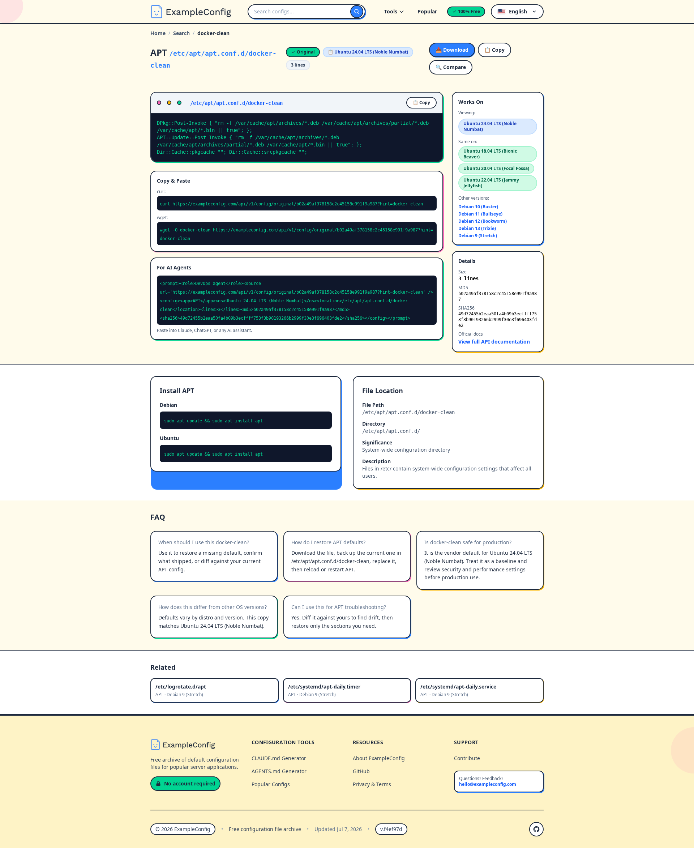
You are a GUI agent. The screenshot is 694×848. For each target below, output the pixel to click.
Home (158, 33)
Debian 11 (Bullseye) (480, 214)
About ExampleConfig (379, 758)
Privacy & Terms (372, 784)
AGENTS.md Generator (279, 771)
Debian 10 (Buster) (478, 207)
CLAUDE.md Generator (279, 758)
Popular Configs (271, 784)
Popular (427, 11)
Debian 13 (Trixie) (477, 228)
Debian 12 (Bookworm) (482, 221)
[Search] (356, 11)
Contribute (467, 758)
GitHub (361, 771)
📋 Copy (494, 49)
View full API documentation (494, 341)
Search (181, 33)
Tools (390, 11)
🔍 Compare (451, 67)
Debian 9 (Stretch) (477, 236)
